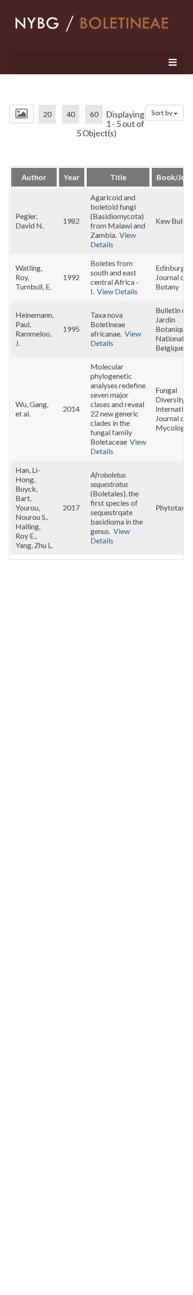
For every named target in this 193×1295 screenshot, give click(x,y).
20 (47, 114)
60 (94, 114)
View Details (113, 239)
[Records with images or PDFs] (21, 114)
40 (71, 114)
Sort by (162, 113)
